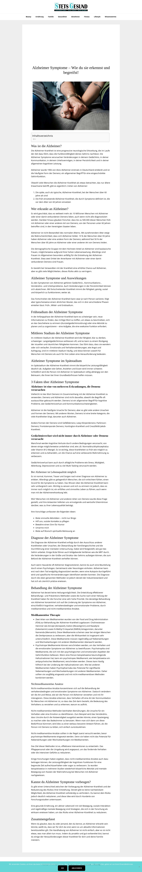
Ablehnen (77, 868)
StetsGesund (71, 6)
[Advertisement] (71, 48)
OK (62, 868)
